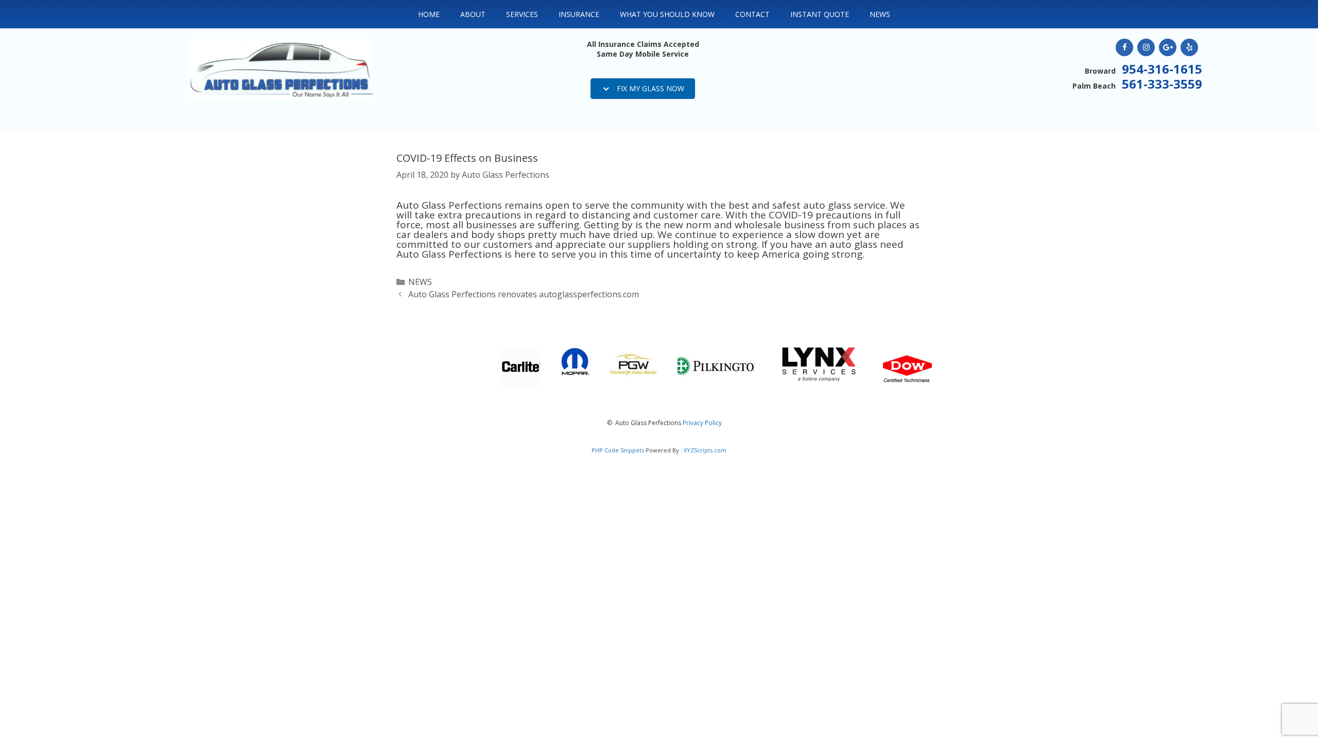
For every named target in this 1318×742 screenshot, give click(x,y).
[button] (643, 88)
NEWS (880, 14)
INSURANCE (579, 14)
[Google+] (1167, 47)
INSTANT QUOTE (819, 14)
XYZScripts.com (705, 450)
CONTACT (752, 14)
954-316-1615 (1162, 68)
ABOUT (472, 14)
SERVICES (522, 14)
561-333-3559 (1162, 83)
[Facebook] (1124, 47)
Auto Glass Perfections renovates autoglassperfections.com (523, 294)
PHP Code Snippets (618, 450)
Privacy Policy (702, 422)
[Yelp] (1189, 47)
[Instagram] (1146, 47)
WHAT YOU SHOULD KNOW (667, 14)
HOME (429, 14)
